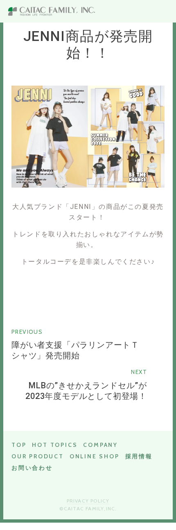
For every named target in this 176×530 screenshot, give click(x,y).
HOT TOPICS (54, 444)
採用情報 (139, 456)
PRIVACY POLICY (88, 501)
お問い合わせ (32, 467)
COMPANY (100, 444)
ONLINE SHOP (95, 456)
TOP (18, 444)
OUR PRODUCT (37, 456)
